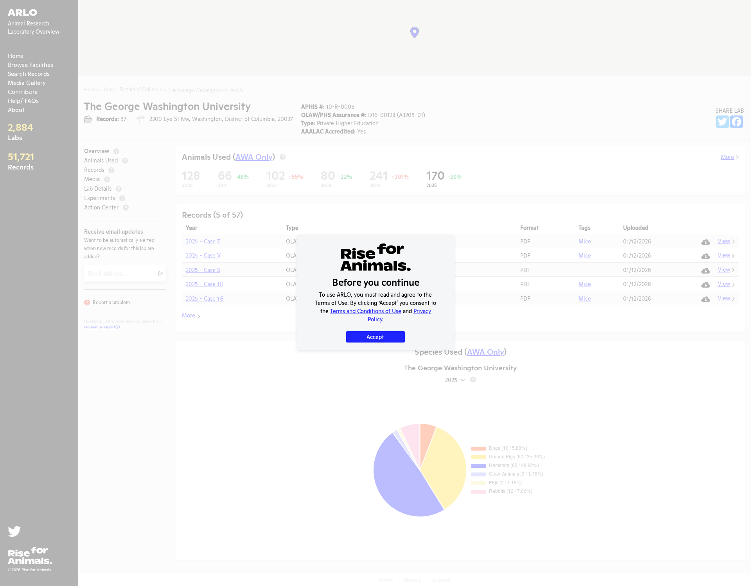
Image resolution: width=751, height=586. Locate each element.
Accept (375, 336)
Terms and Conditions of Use (365, 310)
